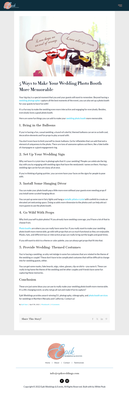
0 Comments (55, 304)
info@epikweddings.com (64, 373)
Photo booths (25, 228)
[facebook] (62, 381)
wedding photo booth (76, 118)
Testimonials (79, 363)
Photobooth (45, 304)
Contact (66, 363)
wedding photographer (29, 100)
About (56, 363)
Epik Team (24, 304)
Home (47, 363)
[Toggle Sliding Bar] (120, 5)
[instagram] (67, 381)
